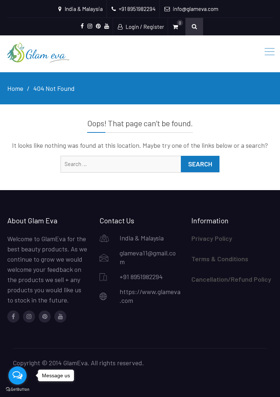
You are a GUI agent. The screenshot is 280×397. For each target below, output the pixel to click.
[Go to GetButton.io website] (17, 389)
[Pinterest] (45, 317)
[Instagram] (29, 317)
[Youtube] (60, 317)
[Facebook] (13, 317)
